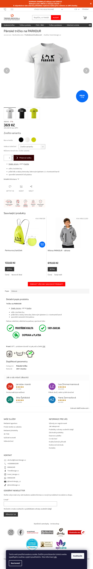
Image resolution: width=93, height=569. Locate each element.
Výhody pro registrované (44, 9)
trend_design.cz (13, 474)
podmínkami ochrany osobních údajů (38, 509)
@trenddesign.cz (13, 485)
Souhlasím (77, 556)
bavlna (26, 164)
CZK (76, 9)
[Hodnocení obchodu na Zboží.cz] (77, 532)
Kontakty (52, 448)
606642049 (11, 467)
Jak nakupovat (54, 426)
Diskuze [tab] (14, 291)
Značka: (52, 35)
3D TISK (6, 434)
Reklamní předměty (11, 430)
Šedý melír (58, 275)
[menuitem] (9, 25)
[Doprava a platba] (24, 335)
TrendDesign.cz (13, 471)
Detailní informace (10, 179)
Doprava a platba (55, 436)
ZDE (44, 346)
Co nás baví (53, 439)
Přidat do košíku (25, 158)
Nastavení (15, 563)
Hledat (56, 17)
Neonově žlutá (17, 275)
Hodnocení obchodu (56, 445)
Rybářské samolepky (41, 524)
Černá (7, 275)
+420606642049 (12, 463)
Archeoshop (54, 524)
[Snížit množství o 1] (12, 159)
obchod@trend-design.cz (16, 460)
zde (55, 557)
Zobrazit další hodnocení (79, 408)
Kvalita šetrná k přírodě (57, 442)
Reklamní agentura (10, 423)
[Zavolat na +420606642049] (7, 9)
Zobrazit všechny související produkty (46, 284)
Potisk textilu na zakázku (13, 427)
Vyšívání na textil (10, 438)
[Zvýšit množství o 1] (12, 156)
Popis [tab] (7, 291)
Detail (9, 269)
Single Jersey (14, 164)
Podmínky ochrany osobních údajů (61, 429)
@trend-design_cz (14, 481)
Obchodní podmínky (56, 432)
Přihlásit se (11, 514)
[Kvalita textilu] (33, 328)
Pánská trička (21, 366)
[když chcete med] (60, 532)
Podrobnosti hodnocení (33, 35)
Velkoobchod (8, 441)
